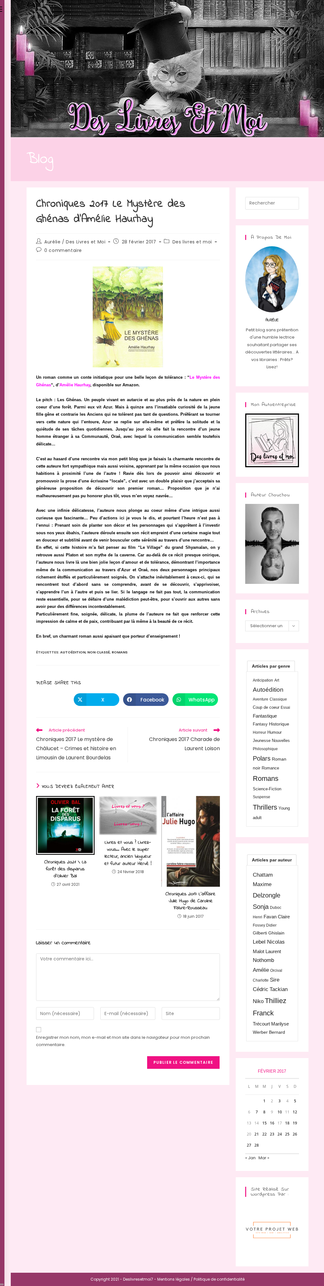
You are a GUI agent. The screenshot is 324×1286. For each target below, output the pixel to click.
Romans (120, 652)
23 (272, 1134)
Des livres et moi (192, 242)
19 (295, 1123)
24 (279, 1134)
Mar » (264, 1158)
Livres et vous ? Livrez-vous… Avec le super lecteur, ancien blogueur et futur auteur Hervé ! (128, 853)
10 (279, 1112)
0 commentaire (63, 250)
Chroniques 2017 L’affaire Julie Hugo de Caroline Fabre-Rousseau (190, 901)
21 (256, 1134)
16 (272, 1123)
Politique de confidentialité (219, 1279)
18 (287, 1123)
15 (264, 1123)
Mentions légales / (175, 1279)
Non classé (98, 652)
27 (249, 1145)
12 (295, 1112)
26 (295, 1134)
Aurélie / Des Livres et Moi (74, 242)
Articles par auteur (272, 859)
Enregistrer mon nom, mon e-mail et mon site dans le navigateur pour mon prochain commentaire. (123, 1041)
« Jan (250, 1158)
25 (287, 1134)
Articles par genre (271, 666)
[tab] (271, 666)
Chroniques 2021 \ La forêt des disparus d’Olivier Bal (65, 869)
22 (264, 1134)
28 (256, 1145)
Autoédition (72, 652)
